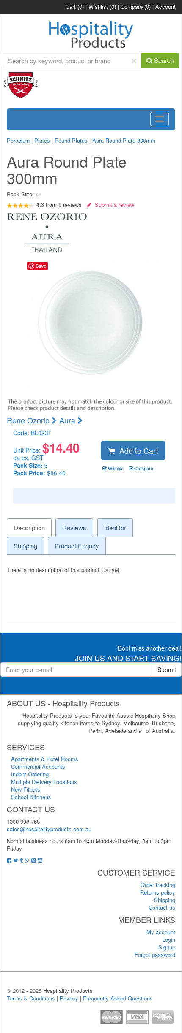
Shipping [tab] (25, 545)
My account (160, 932)
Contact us (162, 907)
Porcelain (18, 140)
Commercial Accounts (38, 766)
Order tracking (158, 885)
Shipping (164, 900)
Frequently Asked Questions (118, 998)
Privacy (69, 998)
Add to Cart (136, 450)
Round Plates (71, 140)
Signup (166, 947)
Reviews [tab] (74, 527)
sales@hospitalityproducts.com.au (49, 829)
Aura (68, 420)
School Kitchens (31, 797)
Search (163, 60)
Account (165, 7)
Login (168, 939)
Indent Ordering (30, 774)
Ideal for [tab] (115, 527)
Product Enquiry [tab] (77, 545)
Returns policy (157, 892)
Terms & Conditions (31, 998)
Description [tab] (29, 527)
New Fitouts (25, 789)
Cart (75, 7)
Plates (42, 140)
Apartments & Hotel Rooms (44, 759)
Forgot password (155, 955)
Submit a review (112, 205)
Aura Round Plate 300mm (123, 140)
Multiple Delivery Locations (44, 782)
